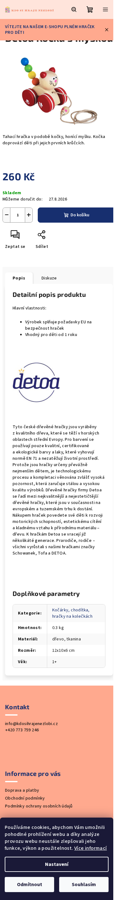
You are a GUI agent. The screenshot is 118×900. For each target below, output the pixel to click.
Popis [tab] (19, 278)
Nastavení (56, 864)
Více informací (90, 848)
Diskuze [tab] (49, 278)
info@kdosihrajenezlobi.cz (31, 724)
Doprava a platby (22, 790)
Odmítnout (29, 884)
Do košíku (79, 215)
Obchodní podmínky (25, 798)
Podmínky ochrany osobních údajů (38, 806)
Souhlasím (84, 884)
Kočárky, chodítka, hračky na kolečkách (72, 613)
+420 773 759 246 (22, 730)
